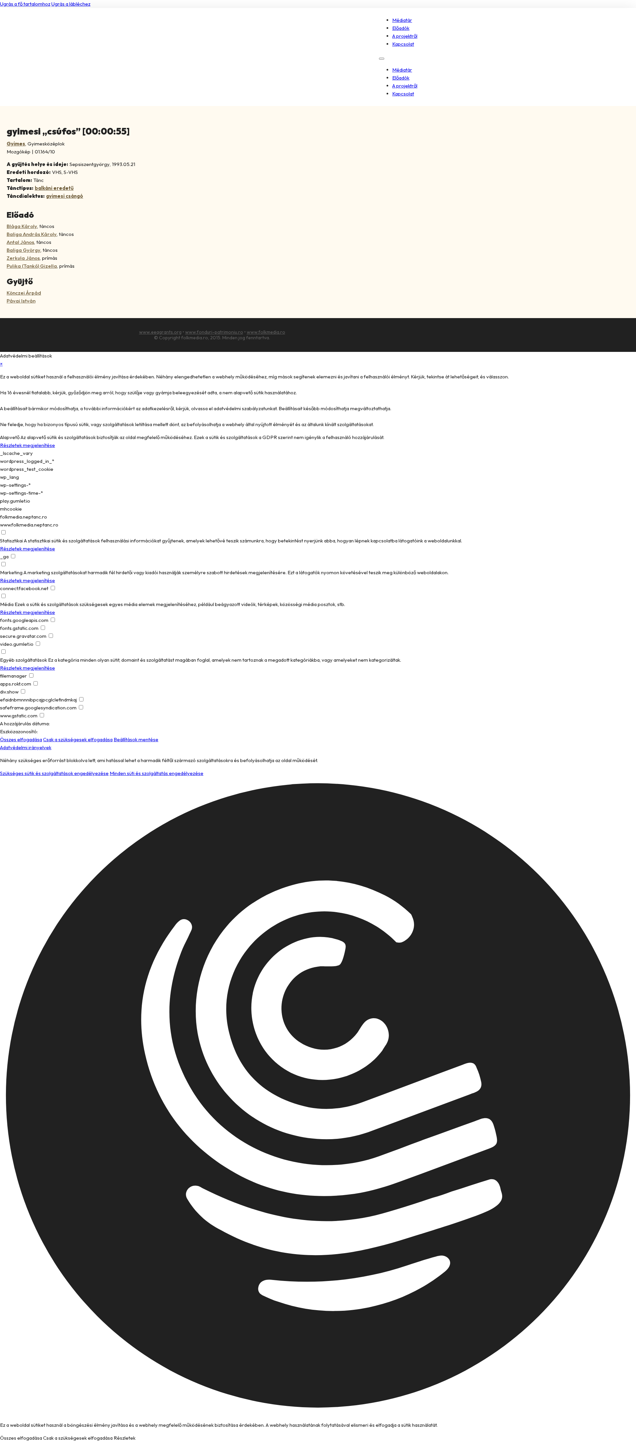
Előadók (400, 28)
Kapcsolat (403, 44)
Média (7, 604)
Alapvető (10, 437)
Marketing (11, 572)
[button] (318, 1096)
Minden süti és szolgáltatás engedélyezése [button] (156, 773)
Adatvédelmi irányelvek (25, 747)
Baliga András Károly (32, 234)
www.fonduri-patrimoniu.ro (214, 332)
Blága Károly (22, 226)
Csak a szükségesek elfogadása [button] (78, 739)
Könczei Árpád (24, 293)
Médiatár (402, 20)
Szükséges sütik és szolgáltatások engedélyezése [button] (54, 773)
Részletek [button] (124, 1438)
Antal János (20, 242)
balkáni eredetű (54, 188)
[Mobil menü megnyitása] (381, 59)
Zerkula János (23, 258)
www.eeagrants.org (160, 332)
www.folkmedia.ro (266, 332)
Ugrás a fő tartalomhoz (25, 4)
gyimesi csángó (64, 196)
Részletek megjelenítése (27, 445)
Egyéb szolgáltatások (23, 660)
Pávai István (21, 301)
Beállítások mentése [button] (136, 739)
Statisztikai (11, 540)
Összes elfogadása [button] (21, 739)
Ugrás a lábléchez (70, 4)
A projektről (404, 36)
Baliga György (23, 250)
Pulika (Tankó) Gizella (32, 266)
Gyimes (16, 143)
